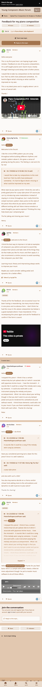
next (33, 586)
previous (29, 586)
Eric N (7, 31)
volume (24, 586)
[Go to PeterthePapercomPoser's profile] (3, 367)
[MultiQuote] (3, 131)
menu (38, 586)
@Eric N (9, 145)
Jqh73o (9, 233)
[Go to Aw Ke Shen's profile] (3, 425)
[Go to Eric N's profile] (3, 31)
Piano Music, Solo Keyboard (24, 31)
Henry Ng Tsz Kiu (12, 138)
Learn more (3, 3)
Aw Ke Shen (10, 425)
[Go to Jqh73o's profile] (3, 233)
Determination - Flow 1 (13, 591)
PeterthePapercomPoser (15, 366)
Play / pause (3, 586)
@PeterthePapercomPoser (15, 566)
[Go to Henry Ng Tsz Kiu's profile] (3, 139)
